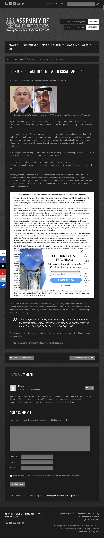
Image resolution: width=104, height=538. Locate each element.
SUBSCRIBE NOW (66, 280)
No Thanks (65, 286)
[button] (64, 257)
